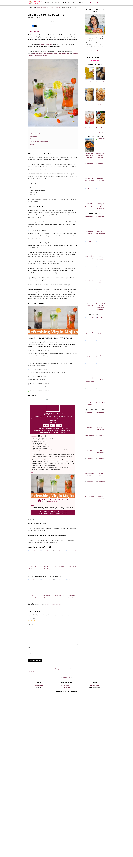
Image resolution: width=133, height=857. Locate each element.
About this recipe (35, 133)
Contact (81, 2)
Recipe (32, 144)
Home (47, 2)
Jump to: (34, 130)
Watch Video (34, 139)
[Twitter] (35, 26)
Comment (31, 624)
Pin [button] (53, 425)
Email (29, 654)
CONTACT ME (66, 687)
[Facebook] (33, 26)
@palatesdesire (62, 513)
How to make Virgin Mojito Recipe (40, 141)
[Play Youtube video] (53, 320)
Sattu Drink (57, 53)
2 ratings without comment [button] (53, 604)
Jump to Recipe (34, 31)
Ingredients (33, 136)
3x (44, 436)
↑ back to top (66, 677)
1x (39, 436)
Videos (74, 2)
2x (41, 436)
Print (46, 425)
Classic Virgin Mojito (45, 44)
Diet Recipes (66, 2)
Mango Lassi (66, 53)
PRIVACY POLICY (94, 685)
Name (29, 647)
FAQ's (31, 147)
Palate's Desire (52, 501)
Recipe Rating (32, 618)
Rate (59, 425)
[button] (50, 420)
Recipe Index (55, 2)
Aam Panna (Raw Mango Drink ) (43, 53)
